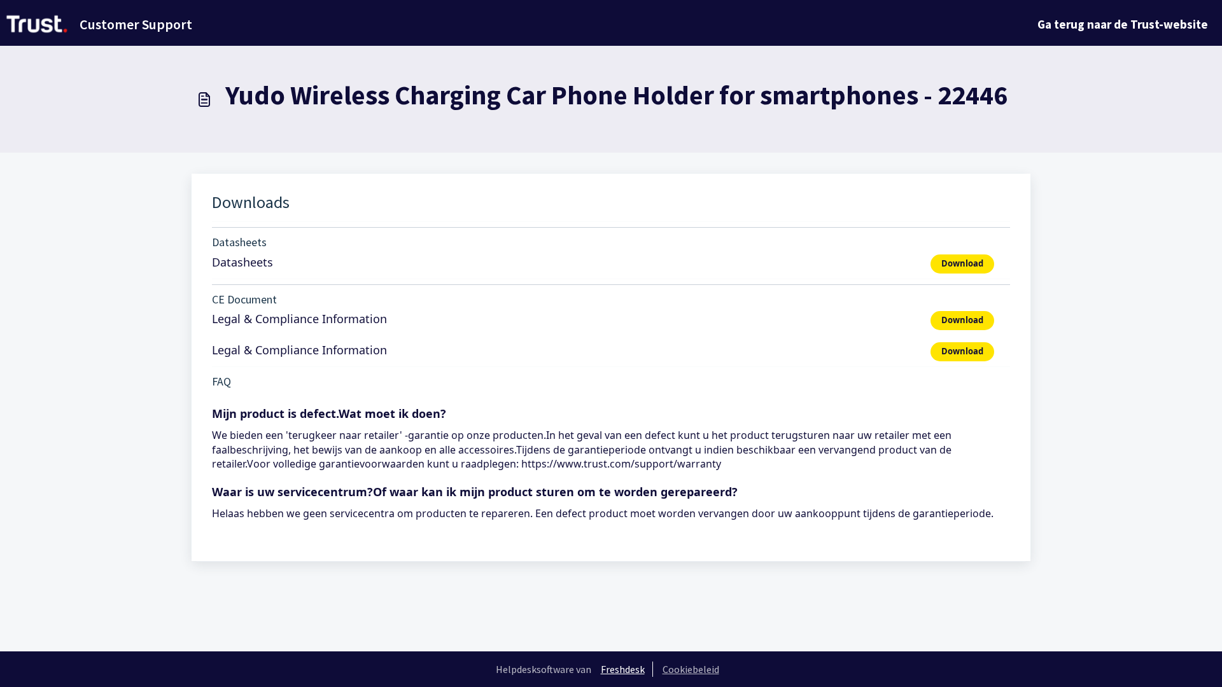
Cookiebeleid (691, 669)
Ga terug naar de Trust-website (1122, 24)
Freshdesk (623, 669)
